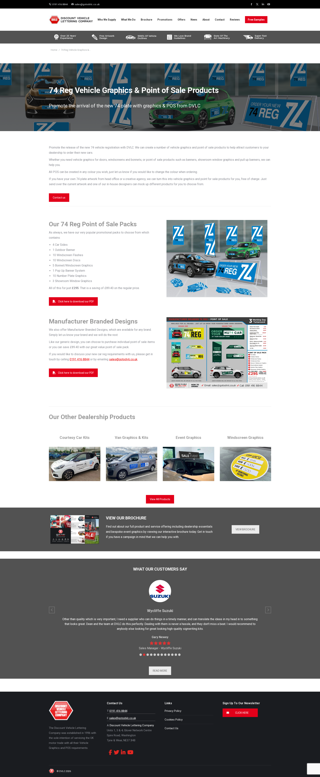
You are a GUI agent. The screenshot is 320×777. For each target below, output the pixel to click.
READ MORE (160, 670)
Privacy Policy (173, 711)
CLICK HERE (242, 712)
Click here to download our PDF (76, 301)
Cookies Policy (174, 719)
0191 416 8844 (60, 4)
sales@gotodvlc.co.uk (87, 4)
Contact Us (171, 728)
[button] (140, 654)
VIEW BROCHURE (245, 529)
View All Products (160, 499)
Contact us (59, 197)
